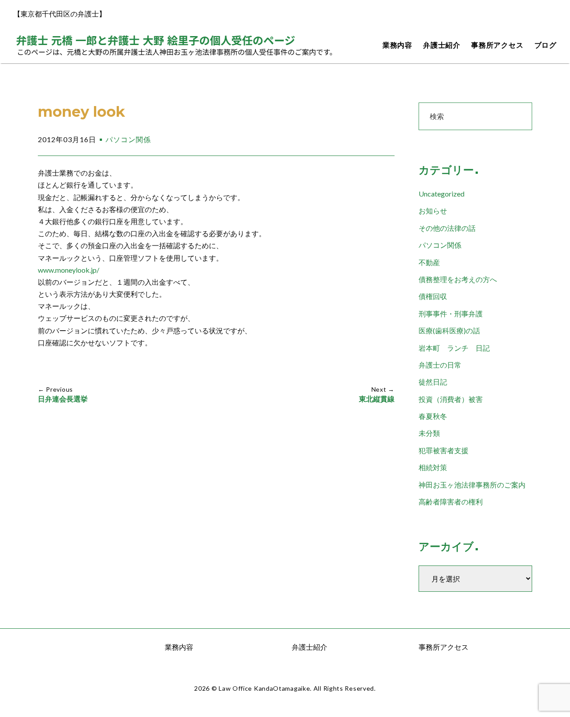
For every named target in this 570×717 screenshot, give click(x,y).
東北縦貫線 (377, 399)
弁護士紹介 (441, 45)
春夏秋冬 (433, 416)
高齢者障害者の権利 (451, 501)
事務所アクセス (497, 45)
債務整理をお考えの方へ (458, 279)
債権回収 (433, 296)
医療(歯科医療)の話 (449, 330)
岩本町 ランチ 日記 (454, 348)
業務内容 (397, 45)
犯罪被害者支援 (443, 450)
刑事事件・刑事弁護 (451, 313)
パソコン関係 (128, 139)
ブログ (545, 45)
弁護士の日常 (440, 365)
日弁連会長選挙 (63, 399)
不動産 (429, 262)
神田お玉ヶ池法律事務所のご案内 (472, 484)
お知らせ (433, 210)
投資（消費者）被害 (451, 399)
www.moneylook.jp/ (68, 270)
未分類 (429, 433)
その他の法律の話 (447, 228)
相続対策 (433, 467)
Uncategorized (441, 193)
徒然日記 (433, 381)
